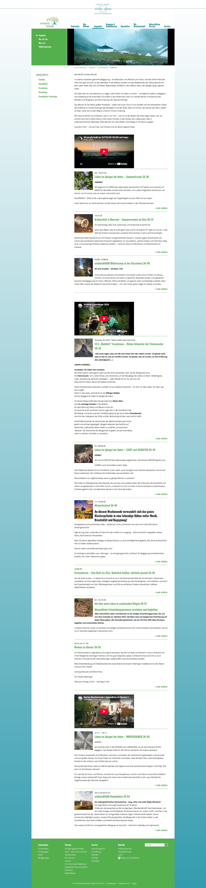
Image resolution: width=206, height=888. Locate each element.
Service (167, 26)
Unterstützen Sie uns (154, 25)
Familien (42, 79)
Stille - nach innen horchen (76, 851)
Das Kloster (86, 25)
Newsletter (125, 26)
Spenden (94, 854)
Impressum (111, 883)
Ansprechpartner (125, 848)
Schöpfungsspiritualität (74, 848)
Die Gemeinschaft (139, 25)
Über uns (42, 43)
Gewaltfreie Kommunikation (76, 867)
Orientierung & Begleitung (75, 863)
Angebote (98, 26)
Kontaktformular (125, 851)
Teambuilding (70, 854)
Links (120, 854)
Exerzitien (69, 870)
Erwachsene (43, 88)
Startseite (75, 26)
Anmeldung (96, 851)
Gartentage (43, 92)
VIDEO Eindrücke (45, 46)
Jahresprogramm (98, 848)
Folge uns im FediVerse (130, 857)
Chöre (40, 854)
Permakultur (70, 857)
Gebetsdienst (70, 873)
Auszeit (68, 860)
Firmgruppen (43, 851)
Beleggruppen (43, 857)
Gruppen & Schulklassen (111, 25)
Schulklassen (43, 848)
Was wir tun (43, 39)
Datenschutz (124, 883)
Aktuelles (95, 860)
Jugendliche (43, 83)
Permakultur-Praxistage (48, 96)
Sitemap (94, 857)
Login (134, 883)
